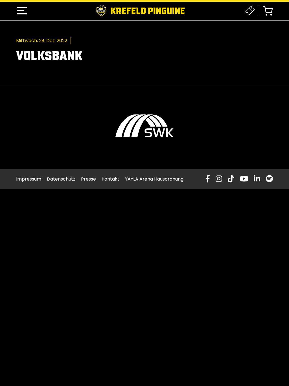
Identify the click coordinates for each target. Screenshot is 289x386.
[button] (22, 10)
